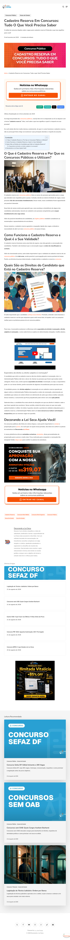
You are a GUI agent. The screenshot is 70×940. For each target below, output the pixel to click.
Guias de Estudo (25, 15)
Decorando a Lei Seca (22, 528)
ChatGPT (39, 107)
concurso (58, 259)
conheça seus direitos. (34, 315)
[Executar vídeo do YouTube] (35, 353)
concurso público (29, 229)
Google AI (60, 107)
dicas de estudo (9, 518)
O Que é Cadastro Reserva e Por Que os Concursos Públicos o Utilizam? (27, 140)
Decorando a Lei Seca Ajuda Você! (16, 148)
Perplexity (47, 107)
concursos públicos (26, 118)
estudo (57, 424)
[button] (67, 7)
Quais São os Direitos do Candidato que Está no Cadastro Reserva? (25, 144)
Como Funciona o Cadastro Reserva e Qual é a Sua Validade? (24, 142)
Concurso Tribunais (12, 887)
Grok (54, 107)
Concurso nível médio (23, 514)
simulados (40, 434)
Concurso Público (10, 15)
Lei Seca (26, 429)
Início (5, 73)
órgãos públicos (40, 218)
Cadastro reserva (10, 514)
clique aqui (18, 440)
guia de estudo (20, 518)
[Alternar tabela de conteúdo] (46, 137)
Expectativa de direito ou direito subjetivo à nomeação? (23, 146)
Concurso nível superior (38, 514)
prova (18, 426)
